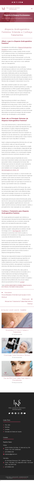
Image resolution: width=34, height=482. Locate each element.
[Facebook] (14, 2)
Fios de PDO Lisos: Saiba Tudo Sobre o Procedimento (17, 379)
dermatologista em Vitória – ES (10, 170)
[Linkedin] (21, 413)
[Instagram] (18, 2)
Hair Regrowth (17, 231)
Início (3, 18)
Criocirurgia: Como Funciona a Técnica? (17, 355)
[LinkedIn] (20, 2)
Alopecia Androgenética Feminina (13, 285)
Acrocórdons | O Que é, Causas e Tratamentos (17, 331)
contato (22, 282)
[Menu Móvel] (31, 8)
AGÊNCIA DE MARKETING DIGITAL (19, 478)
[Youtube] (22, 2)
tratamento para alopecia (16, 286)
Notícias (7, 18)
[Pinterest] (16, 2)
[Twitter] (12, 2)
